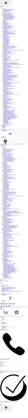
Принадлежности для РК (6, 100)
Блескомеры (4, 210)
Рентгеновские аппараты (6, 90)
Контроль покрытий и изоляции (6, 208)
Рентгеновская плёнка (6, 244)
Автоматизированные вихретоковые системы (9, 32)
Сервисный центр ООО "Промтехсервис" (7, 129)
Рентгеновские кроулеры (6, 91)
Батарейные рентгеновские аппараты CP (8, 10)
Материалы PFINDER (6, 44)
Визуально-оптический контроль (6, 171)
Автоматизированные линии (6, 107)
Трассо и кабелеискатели (6, 58)
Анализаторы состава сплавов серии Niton (8, 17)
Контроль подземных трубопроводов (6, 204)
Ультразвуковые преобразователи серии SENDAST (9, 114)
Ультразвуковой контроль (5, 259)
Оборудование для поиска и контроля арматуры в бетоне (10, 46)
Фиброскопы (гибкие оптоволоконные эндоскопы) (9, 174)
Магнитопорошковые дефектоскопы (7, 85)
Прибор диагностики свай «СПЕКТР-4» (5, 306)
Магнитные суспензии (6, 236)
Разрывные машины (5, 277)
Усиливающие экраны (6, 94)
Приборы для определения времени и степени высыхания (10, 63)
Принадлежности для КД (6, 43)
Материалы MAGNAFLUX (6, 185)
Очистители (4, 238)
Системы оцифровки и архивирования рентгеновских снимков (11, 246)
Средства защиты (5, 101)
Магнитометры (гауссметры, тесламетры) (8, 80)
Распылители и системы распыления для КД (8, 189)
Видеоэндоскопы (5, 29)
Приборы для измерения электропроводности (9, 178)
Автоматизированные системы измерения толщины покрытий (11, 60)
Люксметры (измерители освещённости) (8, 54)
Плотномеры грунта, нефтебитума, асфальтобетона (9, 47)
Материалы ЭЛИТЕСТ (6, 42)
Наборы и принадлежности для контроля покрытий (9, 62)
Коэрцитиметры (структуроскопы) (7, 79)
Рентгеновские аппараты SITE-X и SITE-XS (8, 9)
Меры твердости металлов (6, 218)
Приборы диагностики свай (5, 289)
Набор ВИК (4, 168)
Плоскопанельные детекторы (6, 97)
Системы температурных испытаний (7, 123)
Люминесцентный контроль (5, 224)
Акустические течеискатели (6, 57)
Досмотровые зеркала (6, 24)
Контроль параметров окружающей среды (7, 200)
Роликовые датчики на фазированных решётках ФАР (9, 263)
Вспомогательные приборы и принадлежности (9, 261)
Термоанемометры (5, 55)
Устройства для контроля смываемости (8, 66)
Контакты (3, 137)
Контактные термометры (6, 103)
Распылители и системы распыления (7, 88)
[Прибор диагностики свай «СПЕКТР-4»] (5, 305)
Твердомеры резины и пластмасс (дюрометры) (9, 72)
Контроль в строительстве (5, 191)
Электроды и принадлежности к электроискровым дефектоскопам (11, 215)
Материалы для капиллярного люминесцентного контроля (10, 75)
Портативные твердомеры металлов (7, 70)
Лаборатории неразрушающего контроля (7, 222)
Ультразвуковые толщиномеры (7, 272)
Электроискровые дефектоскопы (7, 67)
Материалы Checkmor (6, 38)
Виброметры (4, 22)
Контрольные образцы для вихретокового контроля (9, 33)
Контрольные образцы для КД (7, 181)
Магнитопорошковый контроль (6, 233)
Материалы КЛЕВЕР (5, 187)
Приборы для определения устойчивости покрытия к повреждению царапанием (13, 64)
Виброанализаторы (5, 21)
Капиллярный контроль (5, 180)
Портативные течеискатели (6, 52)
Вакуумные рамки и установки (7, 51)
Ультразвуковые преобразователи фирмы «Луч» (9, 117)
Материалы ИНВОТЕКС (6, 41)
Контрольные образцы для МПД (7, 83)
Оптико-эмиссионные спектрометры (7, 19)
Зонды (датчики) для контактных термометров (9, 102)
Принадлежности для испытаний (7, 122)
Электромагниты (5, 89)
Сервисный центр (4, 322)
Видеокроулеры (5, 172)
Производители (4, 130)
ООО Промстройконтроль (5, 329)
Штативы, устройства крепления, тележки (8, 99)
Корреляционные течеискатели (7, 205)
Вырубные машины (5, 120)
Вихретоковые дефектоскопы (6, 177)
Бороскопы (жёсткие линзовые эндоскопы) (8, 28)
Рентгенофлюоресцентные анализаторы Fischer (9, 15)
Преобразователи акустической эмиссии (8, 153)
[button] (5, 314)
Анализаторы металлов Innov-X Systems (8, 18)
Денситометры (5, 96)
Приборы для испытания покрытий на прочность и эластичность (11, 211)
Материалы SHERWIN (6, 40)
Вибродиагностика (4, 163)
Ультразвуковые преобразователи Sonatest (8, 112)
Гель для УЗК (5, 108)
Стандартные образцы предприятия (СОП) (8, 111)
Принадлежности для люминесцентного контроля (9, 227)
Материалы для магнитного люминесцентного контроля (10, 76)
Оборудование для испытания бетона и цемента (8, 287)
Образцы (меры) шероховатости (7, 25)
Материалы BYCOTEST (6, 183)
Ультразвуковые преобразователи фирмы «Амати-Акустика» (10, 116)
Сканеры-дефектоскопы (6, 110)
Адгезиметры (5, 209)
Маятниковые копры (5, 121)
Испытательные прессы (6, 275)
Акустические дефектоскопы (6, 14)
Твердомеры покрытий (6, 71)
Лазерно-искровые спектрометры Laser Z (8, 16)
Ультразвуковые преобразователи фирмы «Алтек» (9, 115)
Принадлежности (5, 49)
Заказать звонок (7, 144)
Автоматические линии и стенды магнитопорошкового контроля (11, 82)
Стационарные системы (6, 165)
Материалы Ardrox (5, 37)
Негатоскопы (4, 95)
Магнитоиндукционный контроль (6, 229)
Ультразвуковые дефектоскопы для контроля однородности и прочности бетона (12, 291)
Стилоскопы (4, 20)
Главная (3, 284)
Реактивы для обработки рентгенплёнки (8, 92)
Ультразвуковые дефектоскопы (7, 106)
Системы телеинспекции (6, 30)
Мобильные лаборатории (6, 73)
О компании (3, 136)
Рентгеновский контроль (5, 242)
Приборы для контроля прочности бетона (8, 48)
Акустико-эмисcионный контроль (6, 152)
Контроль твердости (4, 217)
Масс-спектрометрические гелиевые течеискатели (9, 198)
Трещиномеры (5, 179)
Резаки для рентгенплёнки (6, 248)
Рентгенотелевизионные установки (7, 98)
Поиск (1, 7)
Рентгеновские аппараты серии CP (7, 149)
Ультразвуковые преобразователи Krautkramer (9, 113)
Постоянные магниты (6, 87)
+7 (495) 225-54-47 (2, 144)
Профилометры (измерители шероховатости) (8, 26)
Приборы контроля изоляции (6, 213)
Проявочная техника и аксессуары (7, 93)
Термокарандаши (5, 105)
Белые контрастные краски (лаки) (7, 234)
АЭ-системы (4, 12)
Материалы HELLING (6, 39)
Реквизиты (4, 127)
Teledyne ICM (3, 148)
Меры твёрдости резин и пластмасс (7, 69)
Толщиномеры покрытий (6, 65)
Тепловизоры (5, 104)
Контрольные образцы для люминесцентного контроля (10, 225)
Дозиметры (4, 250)
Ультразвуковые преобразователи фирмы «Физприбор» (10, 118)
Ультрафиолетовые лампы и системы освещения (9, 77)
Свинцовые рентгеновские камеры (7, 252)
